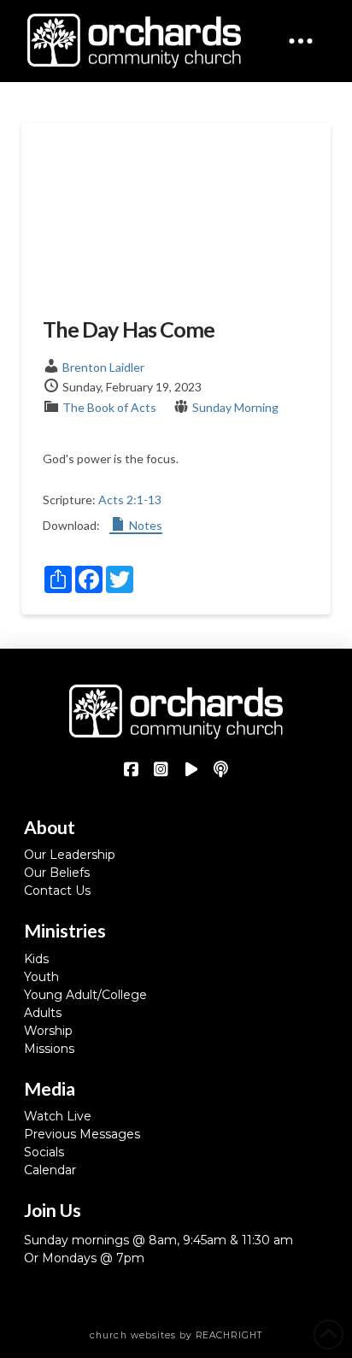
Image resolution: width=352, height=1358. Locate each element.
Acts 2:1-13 (129, 499)
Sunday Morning (235, 407)
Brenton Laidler (103, 367)
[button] (301, 41)
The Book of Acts (109, 407)
